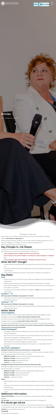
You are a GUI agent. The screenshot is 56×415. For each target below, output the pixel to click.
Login (35, 4)
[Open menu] (52, 3)
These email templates (7, 396)
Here (37, 289)
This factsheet (5, 400)
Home (2, 118)
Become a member (45, 4)
